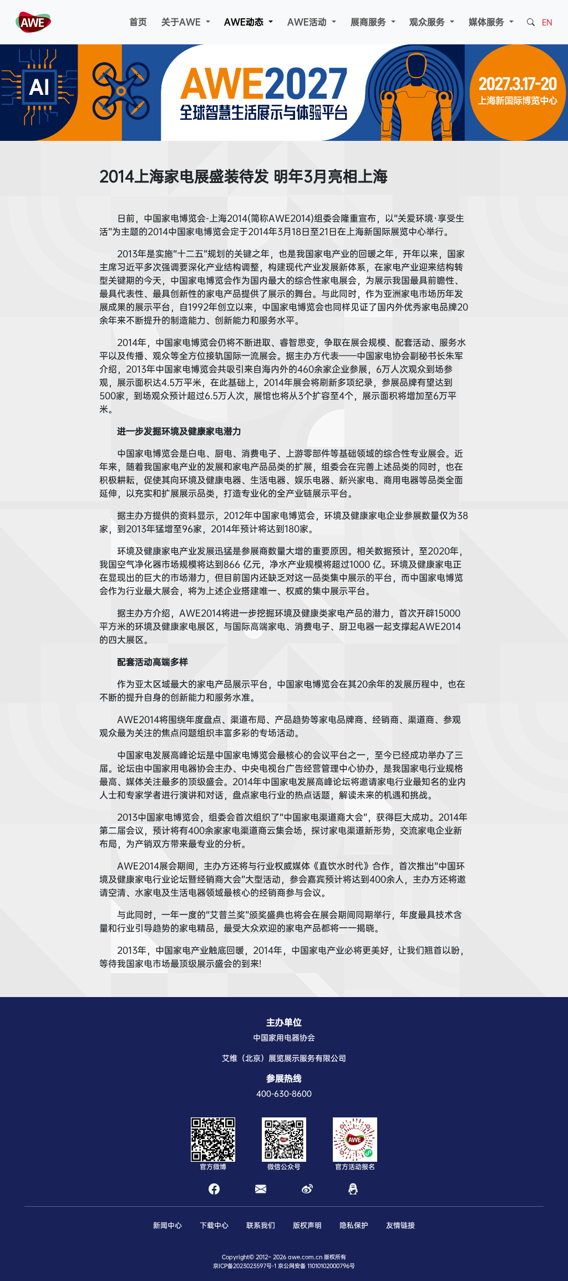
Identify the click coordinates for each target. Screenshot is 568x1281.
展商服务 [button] (370, 22)
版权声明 (307, 1225)
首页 (138, 22)
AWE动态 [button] (245, 22)
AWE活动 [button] (308, 22)
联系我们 (260, 1225)
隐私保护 (353, 1225)
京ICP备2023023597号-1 (244, 1265)
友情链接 (400, 1225)
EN (547, 22)
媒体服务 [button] (488, 22)
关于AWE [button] (182, 22)
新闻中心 (167, 1225)
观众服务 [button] (428, 22)
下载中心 (214, 1225)
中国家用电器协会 (284, 1038)
